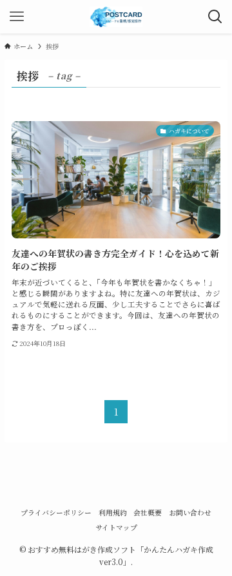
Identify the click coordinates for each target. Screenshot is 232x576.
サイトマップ (116, 527)
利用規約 (113, 512)
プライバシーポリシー (56, 512)
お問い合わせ (190, 512)
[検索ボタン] (215, 17)
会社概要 (147, 512)
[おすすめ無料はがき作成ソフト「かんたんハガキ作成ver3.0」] (116, 17)
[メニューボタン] (17, 17)
